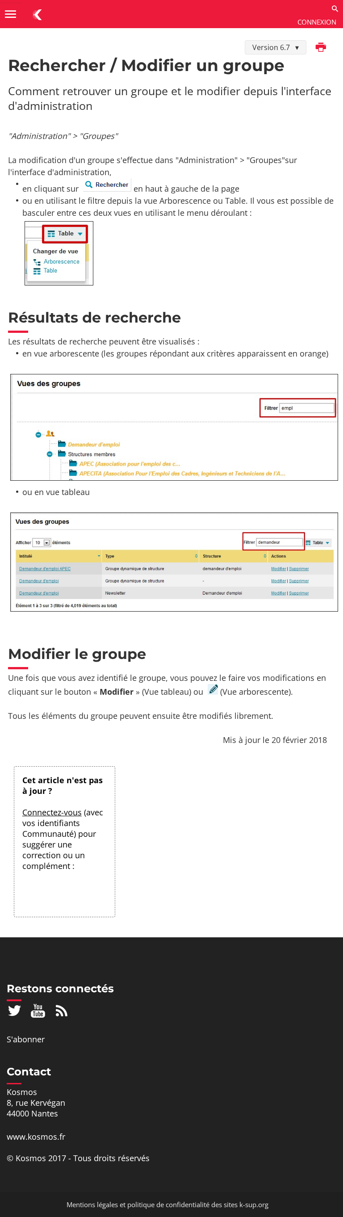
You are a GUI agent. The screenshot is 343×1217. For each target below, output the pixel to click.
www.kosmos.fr (36, 1136)
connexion (316, 21)
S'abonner (26, 1039)
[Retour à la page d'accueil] (37, 14)
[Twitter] (14, 1010)
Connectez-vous (52, 812)
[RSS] (62, 1010)
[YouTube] (38, 1010)
